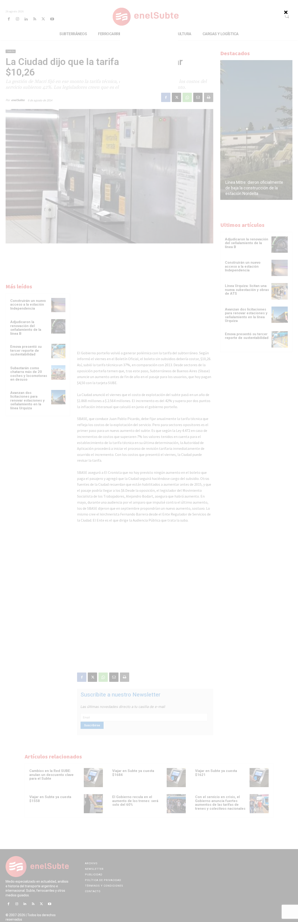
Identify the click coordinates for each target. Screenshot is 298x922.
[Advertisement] (149, 61)
